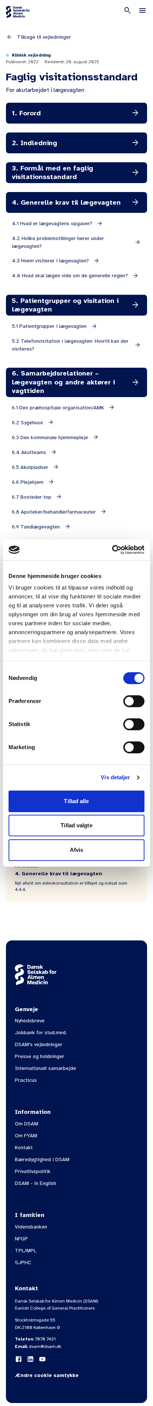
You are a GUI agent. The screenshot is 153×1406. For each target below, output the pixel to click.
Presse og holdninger (39, 1056)
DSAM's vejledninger (38, 1044)
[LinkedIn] (30, 1359)
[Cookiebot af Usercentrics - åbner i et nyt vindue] (111, 550)
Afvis (77, 850)
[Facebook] (18, 1359)
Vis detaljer (115, 777)
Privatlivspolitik (33, 1171)
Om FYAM (26, 1135)
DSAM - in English (35, 1183)
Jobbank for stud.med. (41, 1032)
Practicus (26, 1080)
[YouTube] (42, 1359)
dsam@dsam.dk (45, 1346)
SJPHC (23, 1262)
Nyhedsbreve (30, 1020)
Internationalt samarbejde (45, 1068)
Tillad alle (76, 801)
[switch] (133, 701)
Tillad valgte (76, 825)
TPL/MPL (25, 1250)
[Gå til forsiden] (18, 12)
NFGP (21, 1239)
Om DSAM (26, 1124)
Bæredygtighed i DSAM (42, 1159)
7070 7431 (45, 1339)
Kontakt (24, 1147)
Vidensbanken (31, 1227)
